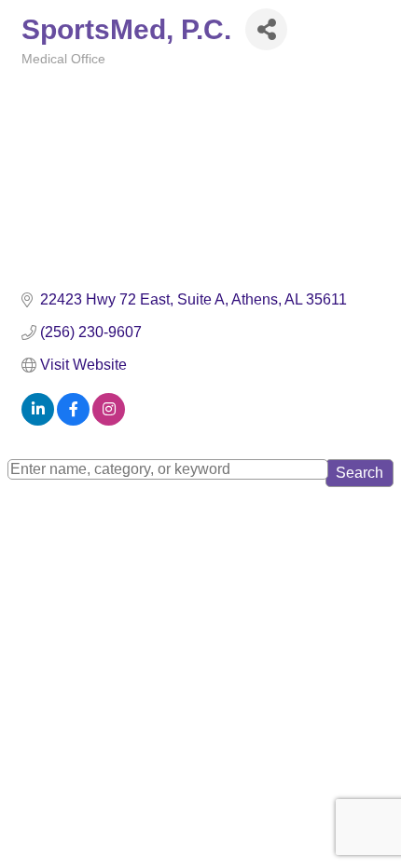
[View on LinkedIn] (37, 420)
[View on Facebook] (73, 420)
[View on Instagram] (108, 420)
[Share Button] (266, 29)
